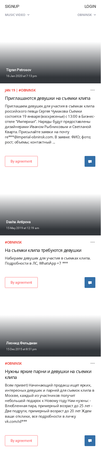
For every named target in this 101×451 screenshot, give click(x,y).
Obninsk (84, 15)
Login (90, 6)
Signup (12, 6)
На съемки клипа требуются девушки (43, 250)
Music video (15, 15)
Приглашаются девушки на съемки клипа (47, 98)
